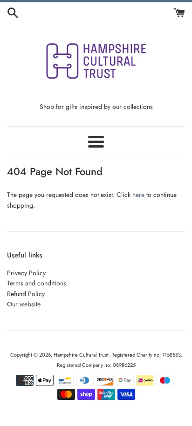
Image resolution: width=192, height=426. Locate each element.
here (138, 194)
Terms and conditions (36, 283)
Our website (24, 304)
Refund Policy (26, 293)
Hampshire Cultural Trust (81, 354)
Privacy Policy (26, 272)
